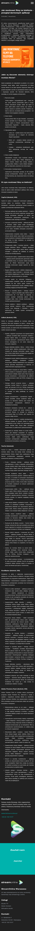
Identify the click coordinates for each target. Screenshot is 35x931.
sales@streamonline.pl (9, 813)
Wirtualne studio (7, 908)
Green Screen (6, 906)
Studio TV (4, 903)
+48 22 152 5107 (7, 817)
